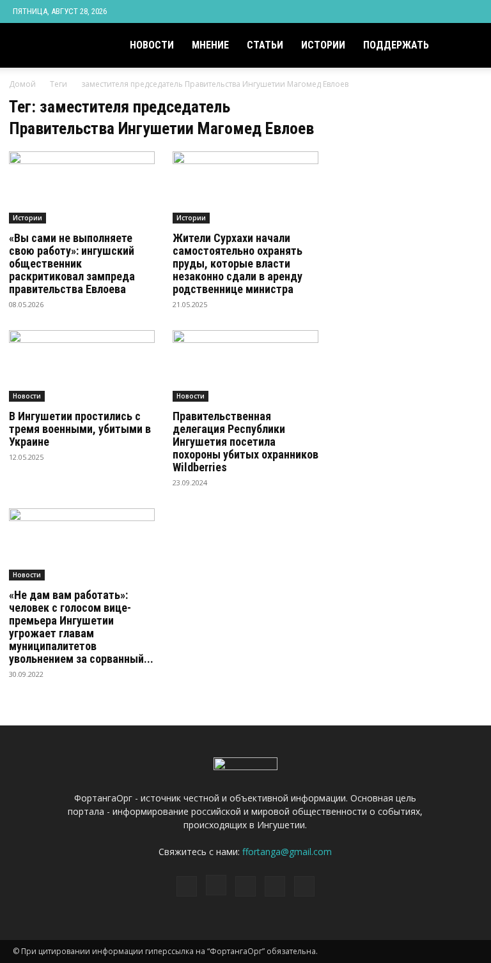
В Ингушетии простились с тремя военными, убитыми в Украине (80, 428)
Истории (323, 45)
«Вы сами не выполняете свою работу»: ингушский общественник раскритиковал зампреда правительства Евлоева (72, 263)
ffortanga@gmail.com (287, 851)
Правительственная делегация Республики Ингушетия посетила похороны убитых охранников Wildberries (245, 441)
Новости (152, 45)
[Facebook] (384, 11)
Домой (22, 84)
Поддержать (396, 45)
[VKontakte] (447, 11)
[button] (463, 46)
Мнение (210, 45)
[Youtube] (468, 11)
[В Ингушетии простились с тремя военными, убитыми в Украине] (82, 366)
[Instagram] (405, 11)
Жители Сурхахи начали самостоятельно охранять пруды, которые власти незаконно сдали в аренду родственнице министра (237, 263)
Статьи (265, 45)
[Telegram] (426, 11)
